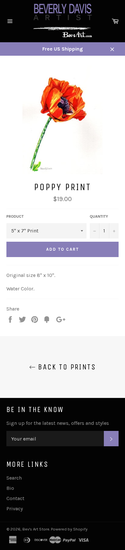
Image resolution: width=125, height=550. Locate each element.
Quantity (99, 216)
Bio (10, 488)
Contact (15, 498)
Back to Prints (66, 366)
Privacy (14, 509)
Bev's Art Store (35, 529)
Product (15, 216)
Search (14, 478)
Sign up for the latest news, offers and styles (57, 423)
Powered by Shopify (69, 529)
